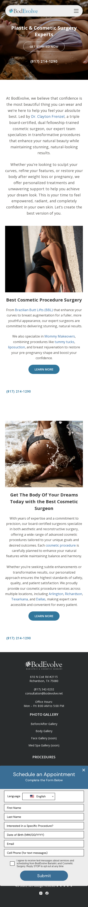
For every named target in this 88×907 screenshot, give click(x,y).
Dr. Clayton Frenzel (47, 116)
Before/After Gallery (44, 724)
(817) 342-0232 (44, 689)
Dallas (40, 599)
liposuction (16, 347)
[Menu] (76, 11)
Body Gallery (44, 731)
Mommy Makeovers (59, 336)
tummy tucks (64, 342)
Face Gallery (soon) (44, 738)
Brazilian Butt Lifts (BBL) (34, 310)
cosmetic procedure (61, 545)
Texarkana (19, 599)
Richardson (73, 594)
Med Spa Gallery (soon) (43, 745)
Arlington (56, 594)
